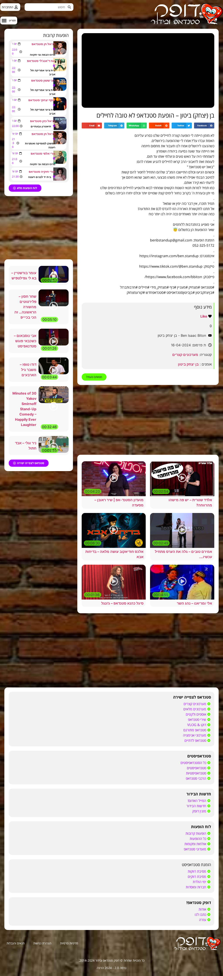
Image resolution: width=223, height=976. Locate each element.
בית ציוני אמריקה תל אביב (42, 72)
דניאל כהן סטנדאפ (42, 121)
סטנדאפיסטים (199, 756)
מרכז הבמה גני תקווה (42, 54)
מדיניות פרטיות (69, 943)
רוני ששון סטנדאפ (43, 80)
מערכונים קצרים (185, 354)
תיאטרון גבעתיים (41, 126)
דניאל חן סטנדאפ (43, 44)
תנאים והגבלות (16, 943)
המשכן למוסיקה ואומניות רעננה (40, 145)
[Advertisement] (148, 419)
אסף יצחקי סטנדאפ (41, 100)
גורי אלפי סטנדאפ (43, 153)
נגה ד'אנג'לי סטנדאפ (41, 61)
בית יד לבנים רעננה (39, 177)
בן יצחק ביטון (188, 364)
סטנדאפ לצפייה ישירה (192, 697)
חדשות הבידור (198, 794)
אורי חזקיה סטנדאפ (42, 171)
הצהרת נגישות (42, 943)
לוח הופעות (201, 826)
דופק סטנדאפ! (198, 902)
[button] (8, 20)
